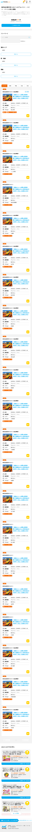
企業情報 (9, 825)
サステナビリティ (19, 825)
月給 (28, 85)
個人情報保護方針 (13, 826)
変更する (16, 54)
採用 (24, 825)
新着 (10, 85)
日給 (22, 85)
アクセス (13, 825)
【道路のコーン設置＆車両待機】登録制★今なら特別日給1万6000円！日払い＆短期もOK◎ (21, 96)
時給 (16, 85)
